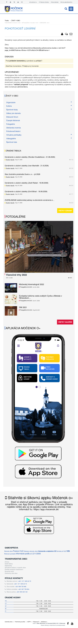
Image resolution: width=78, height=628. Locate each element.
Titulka (7, 20)
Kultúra (9, 106)
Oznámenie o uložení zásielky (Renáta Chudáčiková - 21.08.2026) (30, 157)
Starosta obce (8, 551)
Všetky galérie (65, 322)
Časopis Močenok (13, 120)
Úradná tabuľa (10, 159)
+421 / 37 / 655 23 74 (20, 584)
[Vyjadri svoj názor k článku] (66, 34)
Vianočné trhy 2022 (16, 274)
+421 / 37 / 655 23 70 (24, 581)
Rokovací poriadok (10, 554)
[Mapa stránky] (18, 2)
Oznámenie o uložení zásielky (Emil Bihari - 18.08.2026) (26, 191)
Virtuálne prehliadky (13, 135)
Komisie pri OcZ (61, 551)
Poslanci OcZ (18, 551)
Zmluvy (7, 562)
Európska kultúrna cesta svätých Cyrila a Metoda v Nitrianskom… (40, 296)
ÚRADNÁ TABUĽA (13, 150)
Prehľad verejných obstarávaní (14, 569)
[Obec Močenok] (62, 34)
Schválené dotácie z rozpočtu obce (15, 567)
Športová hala (11, 142)
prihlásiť (38, 60)
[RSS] (14, 2)
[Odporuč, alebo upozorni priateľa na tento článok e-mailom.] (71, 34)
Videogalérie (11, 138)
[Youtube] (10, 2)
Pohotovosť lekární (13, 131)
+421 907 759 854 (23, 589)
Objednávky (8, 566)
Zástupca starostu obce (31, 551)
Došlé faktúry (9, 564)
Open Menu (71, 9)
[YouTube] (72, 624)
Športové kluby (12, 109)
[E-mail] (22, 2)
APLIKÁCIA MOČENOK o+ (23, 328)
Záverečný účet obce (11, 573)
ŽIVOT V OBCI (15, 20)
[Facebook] (7, 2)
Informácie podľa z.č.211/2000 (28, 553)
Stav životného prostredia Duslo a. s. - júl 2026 (22, 174)
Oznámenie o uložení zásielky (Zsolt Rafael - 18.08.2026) (26, 182)
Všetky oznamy (65, 210)
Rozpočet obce (9, 571)
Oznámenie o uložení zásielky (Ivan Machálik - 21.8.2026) (27, 165)
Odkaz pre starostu (13, 113)
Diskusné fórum (12, 117)
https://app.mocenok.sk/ (46, 509)
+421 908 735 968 (20, 586)
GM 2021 (23, 307)
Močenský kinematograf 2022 (31, 284)
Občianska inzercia (13, 127)
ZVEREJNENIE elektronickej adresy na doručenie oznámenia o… (30, 200)
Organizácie (10, 102)
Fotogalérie (10, 124)
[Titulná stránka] (15, 8)
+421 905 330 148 (21, 592)
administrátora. (22, 86)
